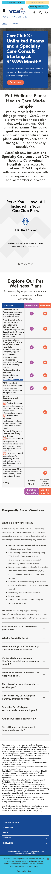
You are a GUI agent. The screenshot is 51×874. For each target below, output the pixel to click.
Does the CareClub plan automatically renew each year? (19, 709)
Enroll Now (15, 82)
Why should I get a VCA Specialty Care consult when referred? (20, 648)
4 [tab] (29, 264)
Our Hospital (8, 827)
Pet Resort (39, 2)
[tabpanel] (25, 235)
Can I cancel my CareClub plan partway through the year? (18, 697)
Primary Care (15, 2)
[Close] (48, 859)
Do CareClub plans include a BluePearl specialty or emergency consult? (20, 661)
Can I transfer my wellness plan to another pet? (20, 686)
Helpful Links (8, 843)
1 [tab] (19, 264)
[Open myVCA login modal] (35, 12)
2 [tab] (22, 264)
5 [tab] (32, 264)
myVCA (5, 833)
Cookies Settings (24, 871)
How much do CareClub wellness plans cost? (20, 628)
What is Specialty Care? (15, 638)
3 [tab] (25, 264)
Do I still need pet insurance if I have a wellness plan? (19, 729)
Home (4, 24)
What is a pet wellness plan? (17, 523)
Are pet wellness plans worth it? (19, 719)
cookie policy (22, 864)
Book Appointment (39, 7)
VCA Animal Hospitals (11, 822)
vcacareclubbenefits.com (13, 380)
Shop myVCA (7, 838)
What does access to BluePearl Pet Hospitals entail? (21, 674)
